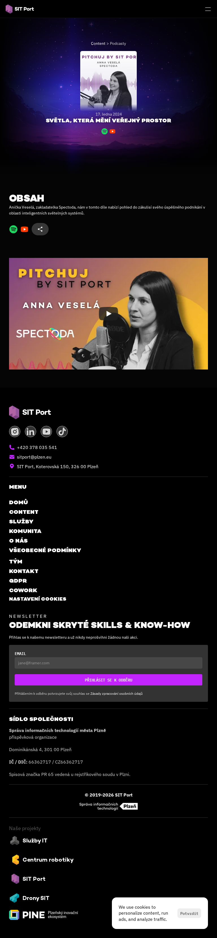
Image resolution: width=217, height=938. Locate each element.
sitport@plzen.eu (34, 457)
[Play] (108, 313)
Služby (21, 521)
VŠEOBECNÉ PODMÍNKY (45, 550)
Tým (15, 561)
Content (98, 43)
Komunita (25, 531)
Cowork (23, 590)
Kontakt (23, 571)
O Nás (18, 540)
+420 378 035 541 (37, 447)
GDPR (18, 580)
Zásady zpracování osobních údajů (116, 693)
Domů (18, 502)
